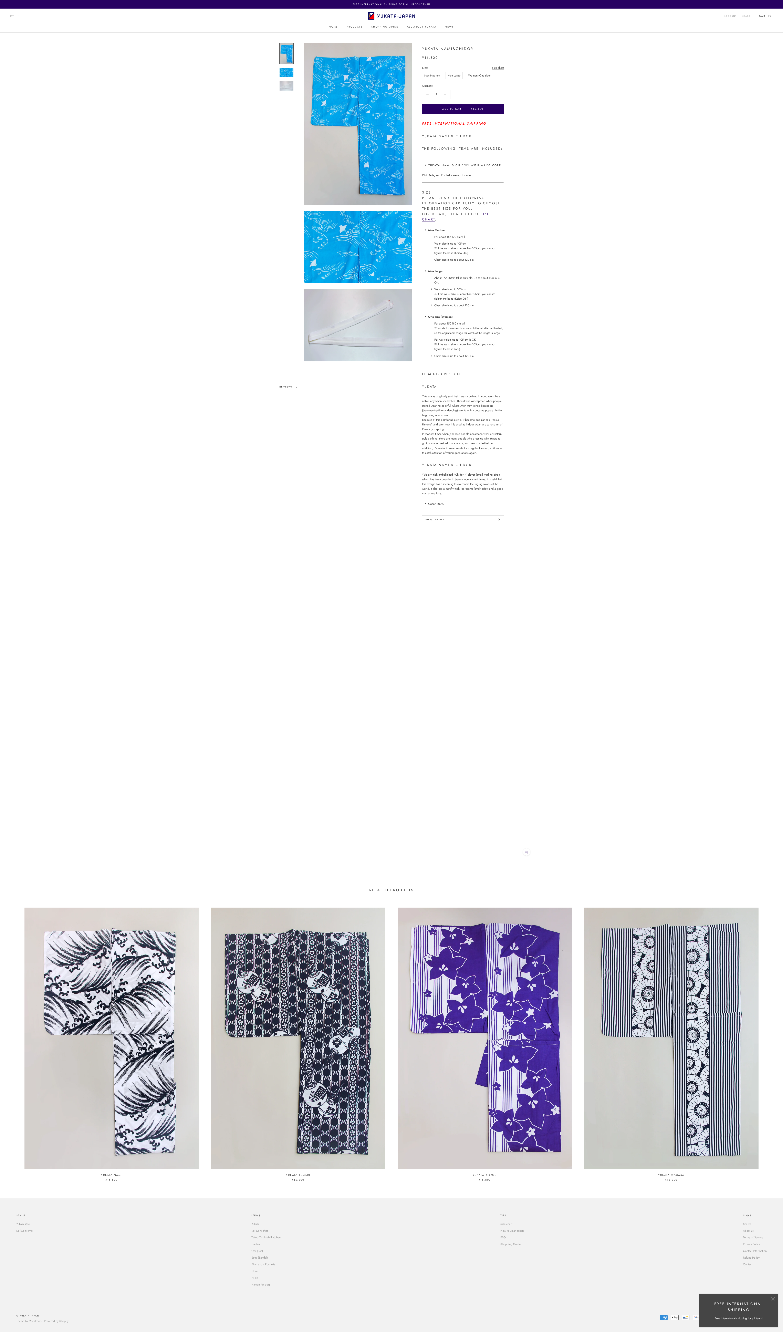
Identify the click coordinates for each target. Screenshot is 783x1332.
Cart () (766, 16)
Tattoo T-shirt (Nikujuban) (266, 1237)
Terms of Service (753, 1237)
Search (747, 16)
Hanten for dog (260, 1284)
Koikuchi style (24, 1231)
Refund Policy (751, 1258)
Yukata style (23, 1224)
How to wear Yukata (512, 1231)
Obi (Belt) (257, 1251)
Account (730, 16)
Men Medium (432, 75)
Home (333, 27)
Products (355, 27)
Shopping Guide (384, 27)
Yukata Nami (111, 1175)
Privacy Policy (751, 1244)
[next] (770, 1040)
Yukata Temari (298, 1175)
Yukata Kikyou (485, 1175)
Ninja (254, 1278)
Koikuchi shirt (259, 1231)
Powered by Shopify (56, 1321)
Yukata (255, 1224)
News (449, 27)
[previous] (12, 1040)
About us (748, 1231)
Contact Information (755, 1251)
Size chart (498, 67)
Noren (255, 1271)
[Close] (773, 1299)
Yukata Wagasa (671, 1175)
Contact (747, 1264)
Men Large (454, 75)
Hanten (255, 1244)
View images (435, 519)
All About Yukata (421, 27)
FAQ (503, 1237)
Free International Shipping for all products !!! (391, 4)
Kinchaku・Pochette (263, 1264)
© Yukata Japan (27, 1315)
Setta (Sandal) (259, 1258)
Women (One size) (479, 75)
